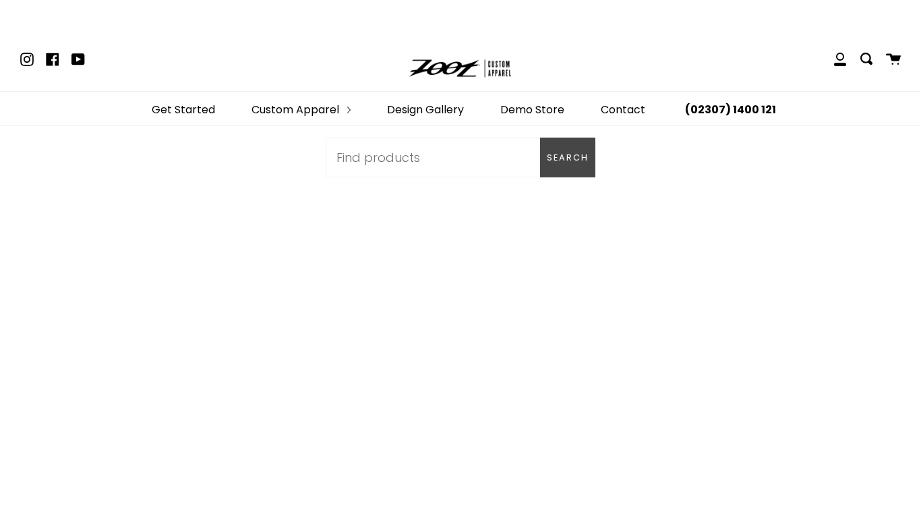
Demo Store (532, 109)
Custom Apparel (296, 109)
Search (568, 157)
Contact (623, 109)
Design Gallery (425, 109)
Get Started (183, 109)
